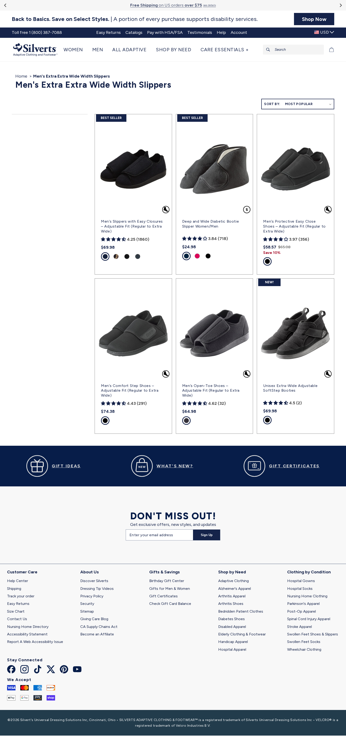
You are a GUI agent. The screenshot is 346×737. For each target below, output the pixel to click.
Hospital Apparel (232, 649)
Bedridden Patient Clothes (240, 611)
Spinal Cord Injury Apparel (308, 619)
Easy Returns (18, 603)
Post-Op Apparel (301, 611)
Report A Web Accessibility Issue (35, 641)
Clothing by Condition (309, 572)
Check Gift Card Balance (170, 603)
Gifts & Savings (164, 572)
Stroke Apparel (299, 626)
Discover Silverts (94, 581)
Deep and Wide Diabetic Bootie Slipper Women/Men (210, 224)
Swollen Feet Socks (303, 641)
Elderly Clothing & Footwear (242, 634)
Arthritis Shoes (230, 603)
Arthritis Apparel (231, 596)
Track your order (20, 596)
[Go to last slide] (5, 5)
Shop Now (314, 19)
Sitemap (87, 611)
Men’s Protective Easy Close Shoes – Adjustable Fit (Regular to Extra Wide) (294, 226)
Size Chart (15, 611)
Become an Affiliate (97, 634)
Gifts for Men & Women (169, 588)
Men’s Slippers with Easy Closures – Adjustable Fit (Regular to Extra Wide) (132, 226)
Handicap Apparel (233, 641)
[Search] (268, 49)
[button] (76, 49)
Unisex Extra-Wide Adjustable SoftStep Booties (290, 388)
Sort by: (272, 104)
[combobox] (293, 50)
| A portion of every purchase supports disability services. (135, 19)
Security (87, 603)
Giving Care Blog (94, 619)
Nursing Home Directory (27, 626)
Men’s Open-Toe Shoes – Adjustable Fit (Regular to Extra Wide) (211, 390)
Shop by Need (232, 572)
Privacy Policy (91, 596)
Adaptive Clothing (233, 581)
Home (21, 76)
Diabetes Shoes (231, 619)
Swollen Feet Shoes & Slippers (312, 634)
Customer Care (22, 572)
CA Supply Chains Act (98, 626)
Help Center (17, 581)
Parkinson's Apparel (303, 603)
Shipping (14, 588)
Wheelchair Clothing (304, 649)
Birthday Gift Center (166, 581)
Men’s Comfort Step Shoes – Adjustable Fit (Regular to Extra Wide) (129, 390)
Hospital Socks (300, 588)
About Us (89, 572)
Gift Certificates (163, 596)
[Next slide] (340, 5)
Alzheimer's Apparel (234, 588)
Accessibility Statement (27, 634)
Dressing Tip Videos (97, 588)
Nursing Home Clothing (307, 596)
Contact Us (17, 619)
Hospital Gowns (301, 581)
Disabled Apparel (232, 626)
